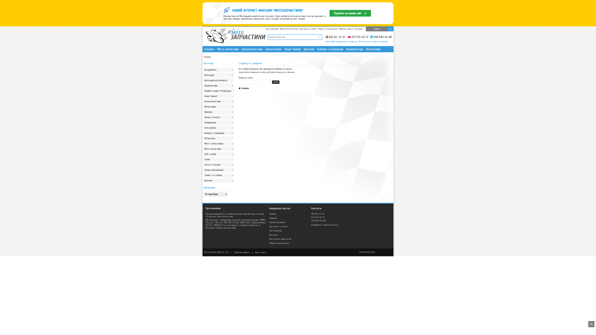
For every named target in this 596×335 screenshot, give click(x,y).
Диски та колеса (212, 117)
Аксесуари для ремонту (215, 80)
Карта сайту (260, 252)
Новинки (273, 218)
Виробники (209, 187)
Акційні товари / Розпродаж (217, 90)
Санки (207, 159)
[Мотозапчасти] (235, 36)
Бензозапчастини (252, 49)
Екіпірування (210, 122)
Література (209, 138)
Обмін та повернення (327, 29)
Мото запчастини (228, 49)
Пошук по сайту (246, 77)
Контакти (359, 29)
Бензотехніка (274, 49)
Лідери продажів (277, 222)
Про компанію (272, 29)
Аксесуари (209, 75)
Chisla (372, 252)
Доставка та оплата (308, 29)
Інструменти (210, 69)
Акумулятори (354, 49)
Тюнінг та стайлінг (213, 175)
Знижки (272, 214)
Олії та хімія (210, 154)
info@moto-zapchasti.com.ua (324, 225)
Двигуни (208, 112)
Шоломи (309, 49)
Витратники (373, 49)
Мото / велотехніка (213, 143)
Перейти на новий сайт (348, 13)
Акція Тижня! (293, 49)
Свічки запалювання (213, 170)
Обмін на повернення (279, 243)
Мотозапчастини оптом (280, 239)
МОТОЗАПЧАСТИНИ (212, 252)
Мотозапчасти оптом (289, 29)
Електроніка (210, 127)
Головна (209, 49)
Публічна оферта (346, 29)
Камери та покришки (330, 49)
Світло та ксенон (212, 164)
